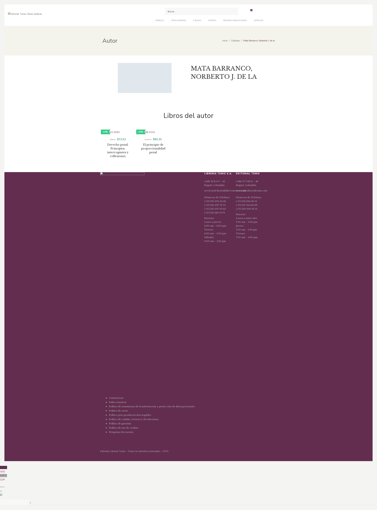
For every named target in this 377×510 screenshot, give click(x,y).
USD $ (3, 469)
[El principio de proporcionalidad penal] (153, 132)
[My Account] (258, 11)
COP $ (3, 477)
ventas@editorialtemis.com (251, 190)
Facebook (110, 439)
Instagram (119, 439)
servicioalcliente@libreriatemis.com (225, 190)
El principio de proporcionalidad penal (153, 148)
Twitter (114, 439)
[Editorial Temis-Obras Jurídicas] (25, 15)
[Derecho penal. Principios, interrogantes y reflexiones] (117, 132)
